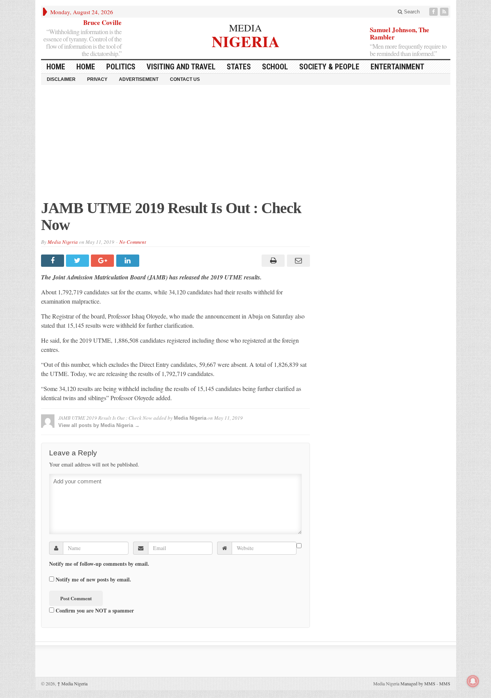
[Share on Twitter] (78, 261)
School (275, 66)
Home (85, 66)
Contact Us (185, 79)
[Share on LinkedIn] (128, 261)
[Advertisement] (245, 146)
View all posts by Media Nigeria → (99, 425)
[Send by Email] (297, 261)
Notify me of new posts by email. (93, 579)
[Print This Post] (272, 261)
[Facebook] (434, 11)
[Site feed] (445, 11)
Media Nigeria (63, 241)
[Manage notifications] (473, 681)
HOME (55, 66)
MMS (444, 683)
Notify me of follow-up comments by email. (99, 563)
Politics (120, 66)
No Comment (132, 241)
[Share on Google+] (103, 261)
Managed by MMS (417, 683)
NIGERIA (246, 40)
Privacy (97, 79)
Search (411, 12)
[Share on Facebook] (53, 261)
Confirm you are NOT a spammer (94, 610)
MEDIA (245, 27)
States (239, 66)
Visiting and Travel (181, 66)
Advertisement (138, 79)
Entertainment (397, 66)
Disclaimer (61, 79)
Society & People (329, 66)
